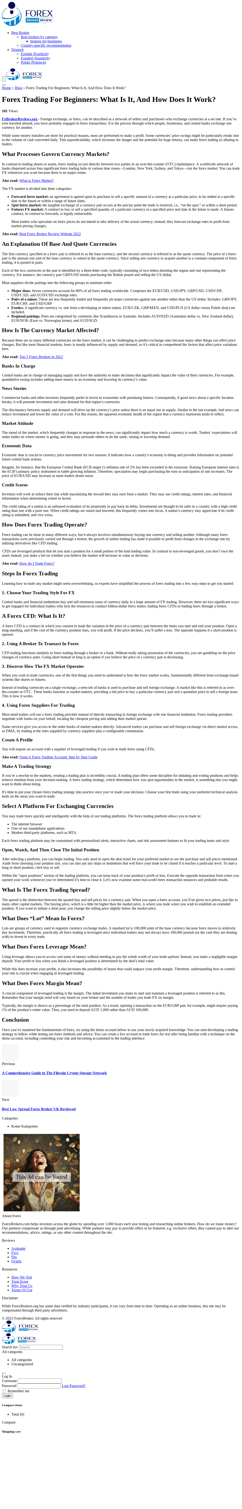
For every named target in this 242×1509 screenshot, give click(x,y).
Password (9, 1386)
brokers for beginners (46, 41)
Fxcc (15, 1253)
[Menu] (4, 79)
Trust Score (19, 1281)
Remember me (18, 1391)
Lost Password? (74, 1386)
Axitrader (18, 1248)
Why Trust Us (21, 1286)
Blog (18, 88)
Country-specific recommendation (46, 45)
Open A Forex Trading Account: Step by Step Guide (58, 757)
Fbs (14, 1257)
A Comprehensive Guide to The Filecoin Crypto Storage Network (54, 1073)
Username (9, 1381)
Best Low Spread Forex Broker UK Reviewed (39, 1109)
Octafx (16, 1261)
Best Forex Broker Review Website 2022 (50, 234)
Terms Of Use (21, 1290)
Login (7, 1395)
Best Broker (20, 33)
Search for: (10, 1347)
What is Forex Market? (36, 181)
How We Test (21, 1277)
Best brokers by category (39, 37)
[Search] (4, 85)
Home (6, 88)
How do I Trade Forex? (37, 563)
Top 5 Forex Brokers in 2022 (41, 357)
